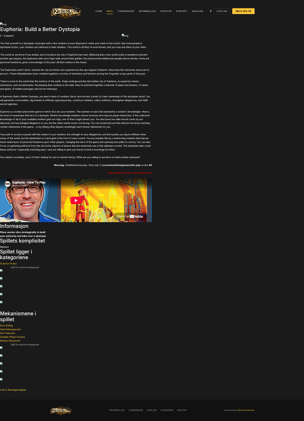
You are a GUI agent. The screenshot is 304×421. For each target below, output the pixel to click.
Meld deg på (243, 11)
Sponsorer (167, 410)
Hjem (98, 11)
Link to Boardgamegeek (13, 389)
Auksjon (197, 11)
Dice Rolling (6, 325)
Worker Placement (10, 340)
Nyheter (166, 11)
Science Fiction (8, 263)
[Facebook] (211, 11)
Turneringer (125, 11)
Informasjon (147, 11)
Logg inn (222, 11)
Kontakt (181, 11)
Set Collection (7, 333)
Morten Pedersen (246, 410)
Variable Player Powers (12, 336)
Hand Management (10, 329)
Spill (110, 11)
